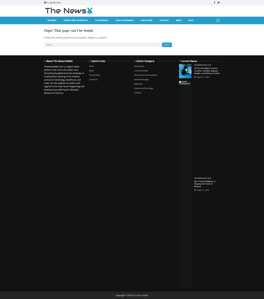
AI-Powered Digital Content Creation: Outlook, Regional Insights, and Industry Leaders (207, 70)
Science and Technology (76, 20)
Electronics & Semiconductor (145, 75)
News (178, 20)
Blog (191, 20)
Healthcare (146, 20)
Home (91, 66)
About (91, 70)
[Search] (218, 20)
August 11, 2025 (203, 190)
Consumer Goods (141, 70)
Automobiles (101, 20)
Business (52, 20)
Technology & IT (202, 65)
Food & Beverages (125, 20)
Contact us (93, 79)
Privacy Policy (94, 75)
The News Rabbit (140, 295)
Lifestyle (164, 20)
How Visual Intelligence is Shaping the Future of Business (204, 183)
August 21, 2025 (203, 77)
